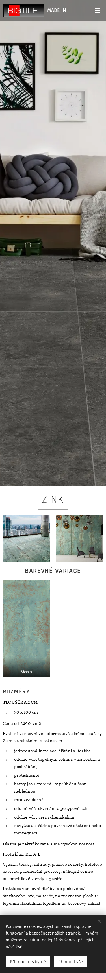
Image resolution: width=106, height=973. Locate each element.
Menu (97, 10)
